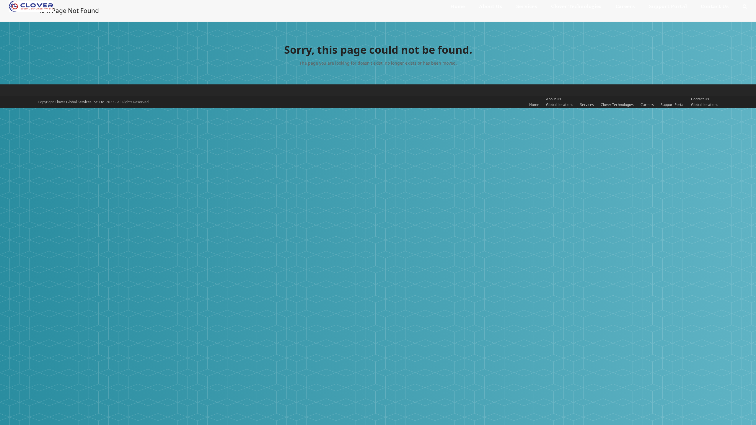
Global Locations (559, 104)
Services (587, 104)
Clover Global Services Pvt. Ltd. (80, 101)
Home (534, 104)
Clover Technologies (617, 104)
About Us (553, 99)
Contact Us (700, 99)
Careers (647, 104)
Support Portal (672, 104)
